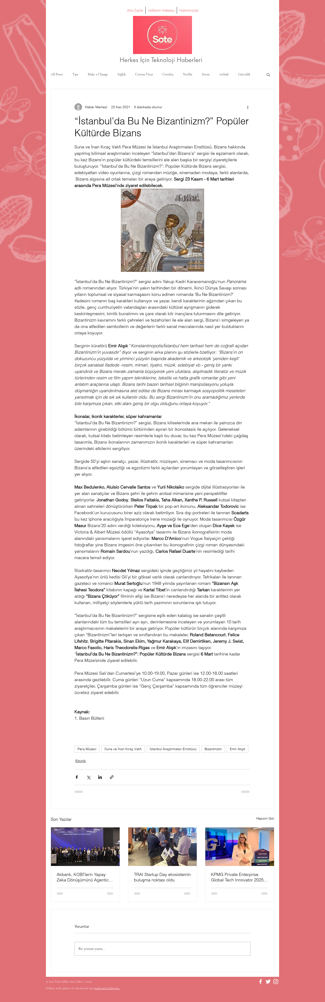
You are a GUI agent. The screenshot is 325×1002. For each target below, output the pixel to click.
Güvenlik (244, 74)
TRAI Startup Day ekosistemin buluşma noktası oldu (162, 877)
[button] (268, 74)
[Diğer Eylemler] (248, 107)
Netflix (187, 74)
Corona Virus (144, 74)
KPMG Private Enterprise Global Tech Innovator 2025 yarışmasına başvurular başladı (237, 877)
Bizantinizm (213, 749)
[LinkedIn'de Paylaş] (100, 777)
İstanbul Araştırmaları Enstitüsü (173, 749)
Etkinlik (80, 761)
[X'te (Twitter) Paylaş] (88, 777)
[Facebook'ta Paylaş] (76, 777)
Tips (75, 74)
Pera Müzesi (87, 749)
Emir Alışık (237, 749)
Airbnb (224, 74)
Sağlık (122, 74)
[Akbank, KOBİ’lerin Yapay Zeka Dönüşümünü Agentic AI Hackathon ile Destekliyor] (85, 846)
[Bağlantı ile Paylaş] (111, 777)
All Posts (57, 74)
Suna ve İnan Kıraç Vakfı (123, 749)
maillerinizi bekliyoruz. (107, 988)
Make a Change (98, 74)
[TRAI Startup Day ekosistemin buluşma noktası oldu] (162, 846)
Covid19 (167, 74)
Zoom (206, 74)
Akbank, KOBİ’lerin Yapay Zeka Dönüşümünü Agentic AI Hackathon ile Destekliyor (83, 877)
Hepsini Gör (265, 818)
